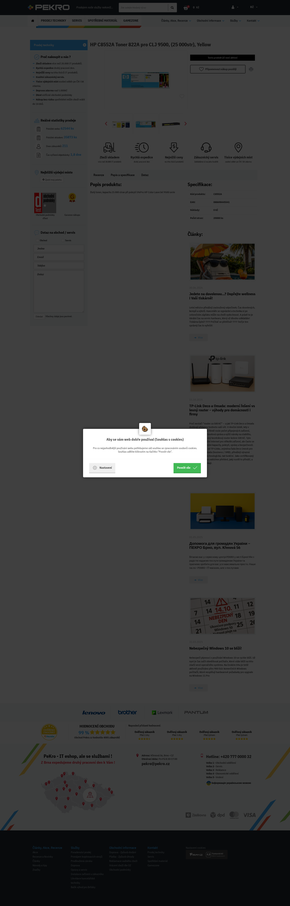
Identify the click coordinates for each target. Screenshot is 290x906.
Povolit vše (183, 468)
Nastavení (106, 468)
